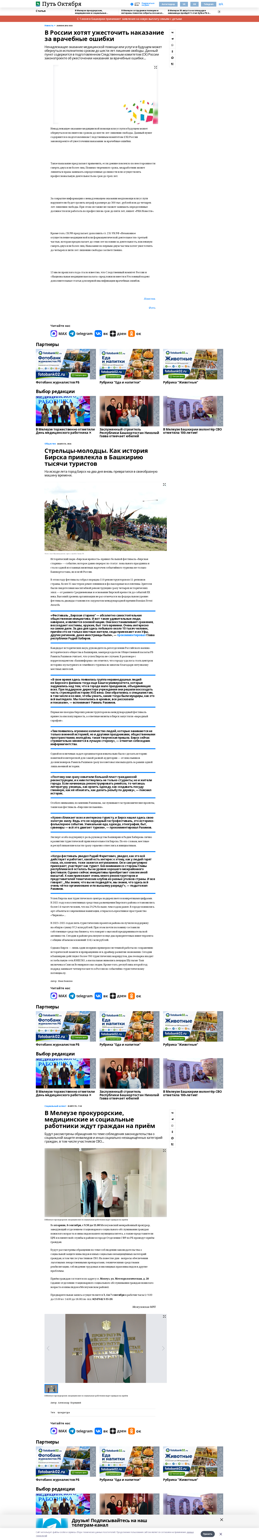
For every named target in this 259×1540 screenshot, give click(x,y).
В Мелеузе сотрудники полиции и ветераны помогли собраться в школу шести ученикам (142, 11)
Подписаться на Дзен (148, 4)
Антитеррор (168, 4)
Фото (152, 307)
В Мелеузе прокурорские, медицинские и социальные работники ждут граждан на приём (94, 11)
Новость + (50, 25)
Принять (207, 1533)
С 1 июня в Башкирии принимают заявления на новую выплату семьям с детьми (129, 19)
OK (194, 4)
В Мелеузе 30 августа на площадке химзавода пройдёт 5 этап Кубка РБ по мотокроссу (189, 11)
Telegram (209, 4)
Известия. (149, 298)
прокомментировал (131, 635)
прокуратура (64, 1412)
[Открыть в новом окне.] (59, 333)
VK (184, 4)
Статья (40, 11)
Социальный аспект (55, 1106)
